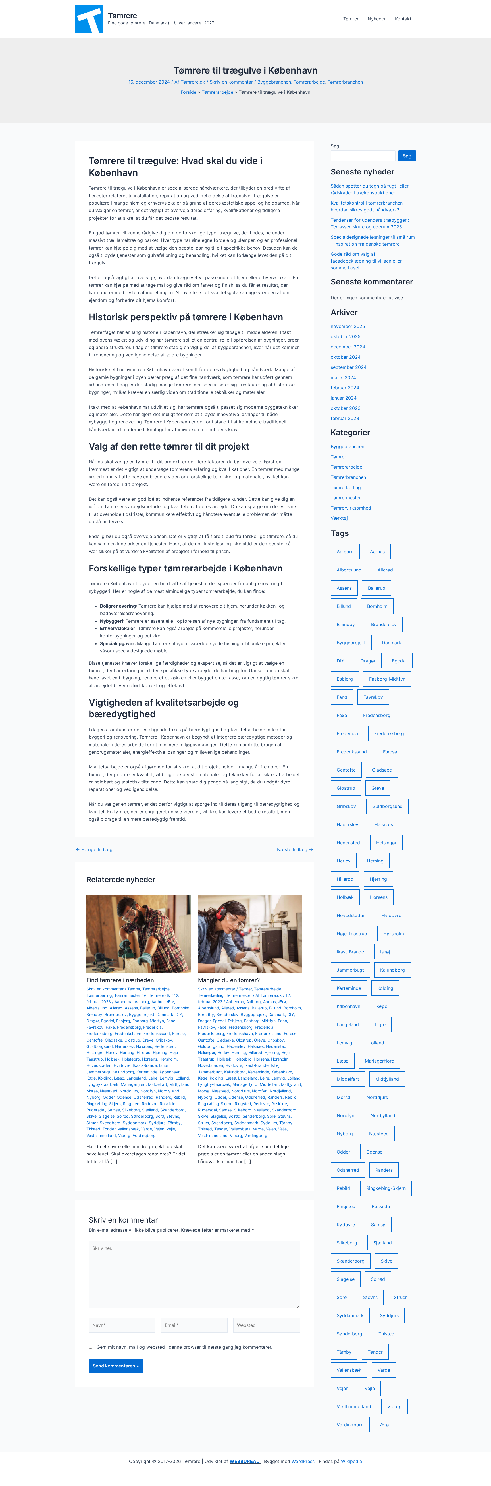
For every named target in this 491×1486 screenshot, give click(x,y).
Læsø (119, 1078)
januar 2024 (344, 398)
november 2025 (348, 326)
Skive (91, 1116)
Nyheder (377, 19)
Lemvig (166, 1078)
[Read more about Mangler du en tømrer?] (250, 933)
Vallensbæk (128, 1129)
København (170, 1071)
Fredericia (152, 1027)
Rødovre (149, 1103)
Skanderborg (172, 1109)
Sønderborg (142, 1116)
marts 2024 (343, 377)
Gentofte (94, 1040)
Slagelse (107, 1116)
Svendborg (110, 1122)
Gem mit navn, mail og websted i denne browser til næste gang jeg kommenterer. (184, 1347)
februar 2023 (345, 418)
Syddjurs (157, 1122)
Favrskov (94, 1027)
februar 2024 (345, 387)
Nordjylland (168, 1090)
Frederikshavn (128, 1033)
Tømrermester (127, 995)
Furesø (178, 1033)
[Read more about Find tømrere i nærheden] (138, 933)
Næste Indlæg (295, 849)
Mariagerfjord (133, 1084)
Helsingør (94, 1052)
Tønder (109, 1129)
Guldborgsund (99, 1046)
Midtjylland (179, 1084)
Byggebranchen (274, 82)
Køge (91, 1078)
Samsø (113, 1109)
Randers (163, 1097)
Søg (335, 146)
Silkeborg (131, 1109)
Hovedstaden (98, 1065)
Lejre (152, 1078)
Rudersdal (95, 1109)
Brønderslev (116, 1014)
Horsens (149, 1059)
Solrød (123, 1116)
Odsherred (143, 1097)
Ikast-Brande (145, 1065)
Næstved (108, 1090)
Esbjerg (123, 1020)
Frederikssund (156, 1033)
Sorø (159, 1116)
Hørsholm (168, 1059)
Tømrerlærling (99, 995)
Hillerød (144, 1052)
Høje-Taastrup (352, 933)
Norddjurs (129, 1090)
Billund (163, 1007)
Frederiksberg (99, 1033)
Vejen (159, 1129)
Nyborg (93, 1097)
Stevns (172, 1116)
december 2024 (348, 347)
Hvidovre (122, 1065)
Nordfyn (148, 1090)
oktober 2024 (346, 357)
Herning (127, 1052)
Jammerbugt (98, 1071)
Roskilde (167, 1103)
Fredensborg (129, 1027)
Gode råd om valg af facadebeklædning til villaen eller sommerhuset (366, 261)
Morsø (92, 1090)
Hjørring (160, 1052)
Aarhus (157, 1001)
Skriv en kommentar (231, 82)
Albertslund (96, 1007)
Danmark (165, 1014)
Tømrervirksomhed (351, 508)
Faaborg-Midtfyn (148, 1020)
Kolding (105, 1078)
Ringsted (131, 1103)
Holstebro (131, 1059)
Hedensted (164, 1046)
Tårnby (174, 1122)
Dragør (92, 1020)
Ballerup (147, 1007)
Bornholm (180, 1007)
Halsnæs (144, 1046)
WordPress (303, 1461)
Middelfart (157, 1084)
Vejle (171, 1129)
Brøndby (94, 1014)
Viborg (124, 1135)
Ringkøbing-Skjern (103, 1103)
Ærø (170, 1001)
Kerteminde (146, 1071)
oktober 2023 (346, 408)
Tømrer (351, 19)
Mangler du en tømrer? (229, 980)
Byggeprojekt (141, 1014)
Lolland (182, 1078)
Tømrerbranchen (345, 82)
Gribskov (164, 1040)
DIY (179, 1014)
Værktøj (339, 518)
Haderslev (124, 1046)
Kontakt (403, 19)
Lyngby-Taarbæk (102, 1084)
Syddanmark (135, 1122)
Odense (124, 1097)
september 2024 (349, 367)
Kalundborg (123, 1071)
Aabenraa (123, 1001)
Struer (91, 1122)
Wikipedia (351, 1461)
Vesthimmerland (101, 1135)
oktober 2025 (346, 336)
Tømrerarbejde (309, 82)
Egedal (107, 1020)
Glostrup (132, 1040)
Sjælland (150, 1109)
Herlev (112, 1052)
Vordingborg (144, 1135)
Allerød (116, 1007)
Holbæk (112, 1059)
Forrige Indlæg (94, 849)
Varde (146, 1129)
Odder (109, 1097)
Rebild (179, 1097)
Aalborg (142, 1001)
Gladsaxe (113, 1040)
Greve (147, 1040)
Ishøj (163, 1065)
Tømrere (122, 15)
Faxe (110, 1027)
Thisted (93, 1129)
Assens (131, 1007)
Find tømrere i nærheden (120, 980)
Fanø (170, 1020)
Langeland (136, 1078)
